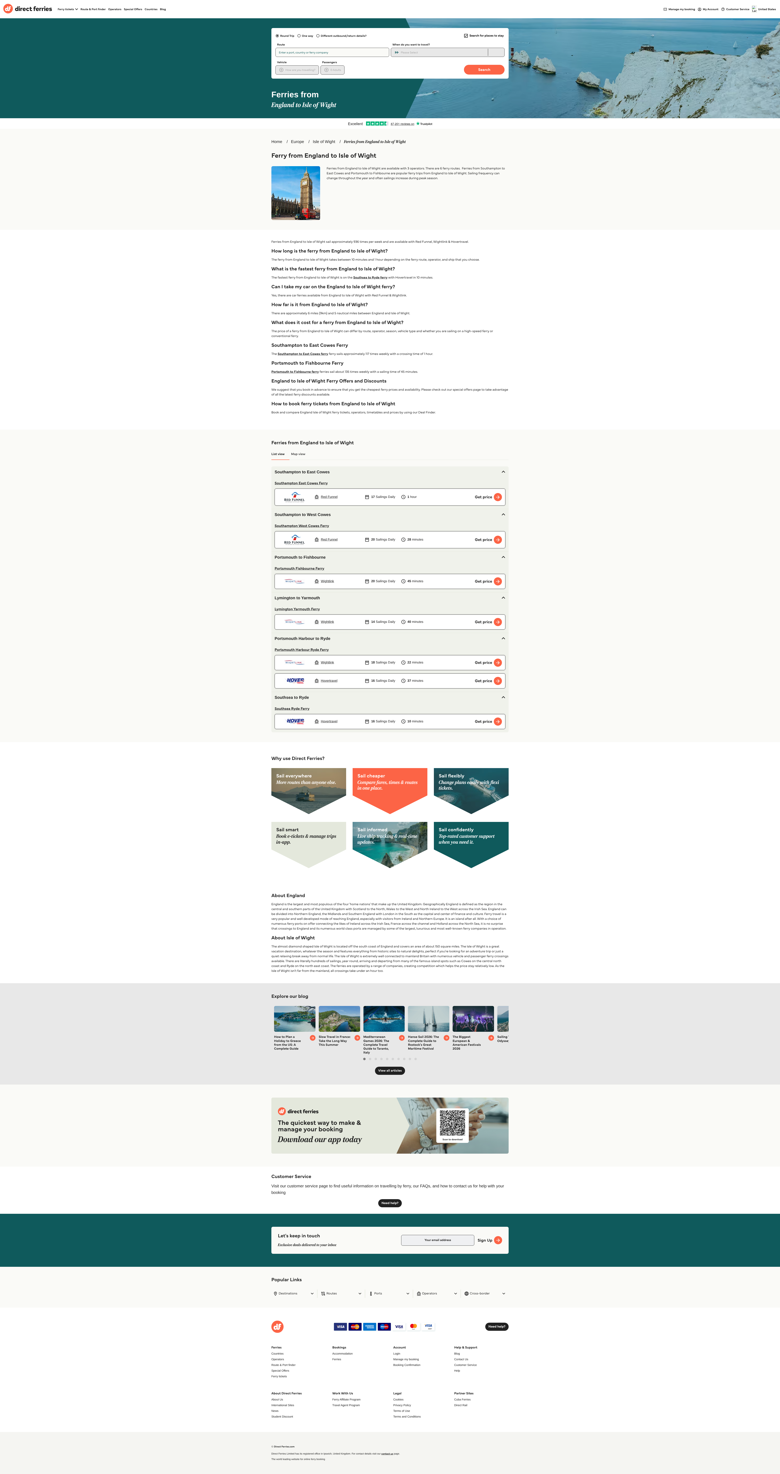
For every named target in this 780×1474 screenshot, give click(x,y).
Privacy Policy (402, 1405)
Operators (114, 9)
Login (396, 1353)
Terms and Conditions (407, 1416)
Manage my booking (406, 1359)
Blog (163, 9)
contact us (387, 1453)
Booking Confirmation (406, 1365)
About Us (277, 1399)
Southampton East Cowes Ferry (301, 483)
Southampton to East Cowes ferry (303, 354)
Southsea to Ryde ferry (370, 277)
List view (278, 454)
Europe (297, 142)
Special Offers (133, 9)
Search (484, 69)
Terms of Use (401, 1410)
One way (307, 35)
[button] (390, 472)
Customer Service (465, 1365)
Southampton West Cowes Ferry (302, 526)
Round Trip (287, 35)
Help (457, 1370)
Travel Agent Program (346, 1405)
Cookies (398, 1399)
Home (276, 142)
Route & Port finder (93, 9)
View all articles (390, 1070)
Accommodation (342, 1353)
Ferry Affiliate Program (346, 1399)
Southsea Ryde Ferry (292, 709)
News (274, 1410)
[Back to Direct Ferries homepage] (27, 9)
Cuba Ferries (462, 1399)
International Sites (282, 1405)
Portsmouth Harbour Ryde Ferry (302, 650)
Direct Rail (460, 1405)
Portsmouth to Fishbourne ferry (295, 372)
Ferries (336, 1359)
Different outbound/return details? (343, 35)
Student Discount (282, 1416)
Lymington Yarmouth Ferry (297, 609)
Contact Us (461, 1359)
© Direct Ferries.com (283, 1446)
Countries (151, 9)
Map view (298, 454)
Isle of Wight (324, 142)
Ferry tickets (279, 1376)
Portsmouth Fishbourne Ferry (299, 568)
